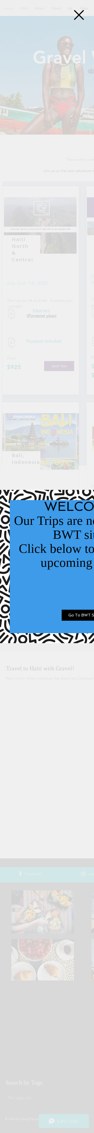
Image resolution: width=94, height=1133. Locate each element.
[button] (79, 15)
